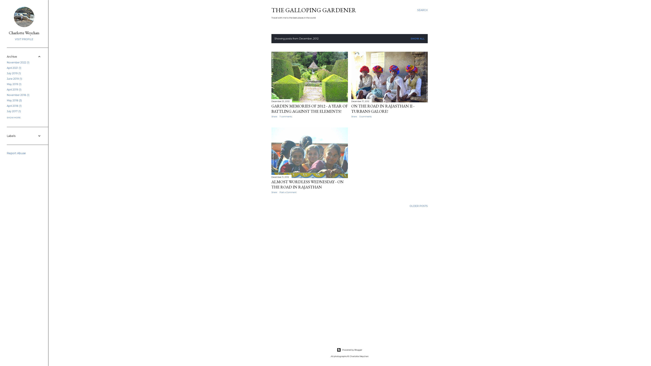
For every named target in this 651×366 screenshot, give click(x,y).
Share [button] (274, 116)
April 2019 (14, 89)
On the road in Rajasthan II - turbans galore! (383, 108)
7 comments (286, 116)
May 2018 (14, 100)
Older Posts (419, 206)
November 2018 (18, 95)
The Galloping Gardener (313, 10)
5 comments (365, 116)
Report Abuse (16, 153)
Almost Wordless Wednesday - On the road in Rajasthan (307, 184)
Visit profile (24, 39)
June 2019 (14, 78)
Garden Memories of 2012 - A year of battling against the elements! (309, 108)
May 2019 (14, 84)
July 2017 (13, 111)
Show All (418, 38)
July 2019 (13, 73)
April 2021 (14, 67)
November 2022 (18, 62)
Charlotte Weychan (24, 32)
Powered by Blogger (352, 350)
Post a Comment (288, 192)
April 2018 (14, 105)
